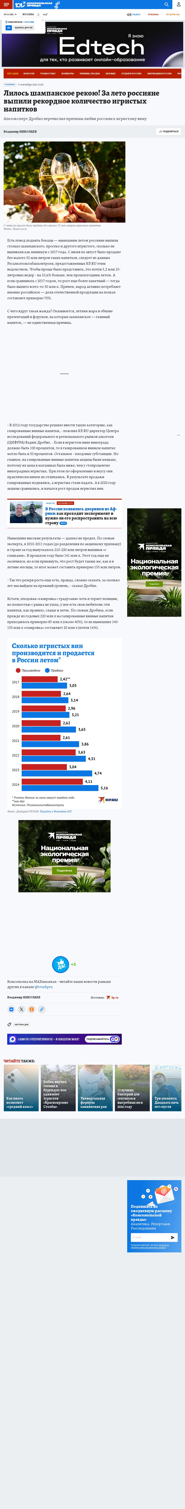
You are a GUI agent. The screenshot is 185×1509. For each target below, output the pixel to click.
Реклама (153, 14)
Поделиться (170, 131)
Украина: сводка (90, 73)
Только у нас (48, 73)
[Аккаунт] (178, 4)
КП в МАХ (110, 73)
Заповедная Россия (159, 73)
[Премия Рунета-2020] (56, 4)
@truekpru (44, 986)
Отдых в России (131, 73)
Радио (136, 14)
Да (8, 28)
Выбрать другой (24, 28)
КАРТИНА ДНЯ (22, 1024)
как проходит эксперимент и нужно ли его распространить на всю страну (81, 516)
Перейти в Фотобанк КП (56, 811)
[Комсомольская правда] (33, 4)
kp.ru (115, 997)
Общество (50, 503)
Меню (6, 4)
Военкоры (68, 73)
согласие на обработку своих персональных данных (150, 1246)
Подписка (173, 14)
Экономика (10, 84)
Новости (28, 73)
